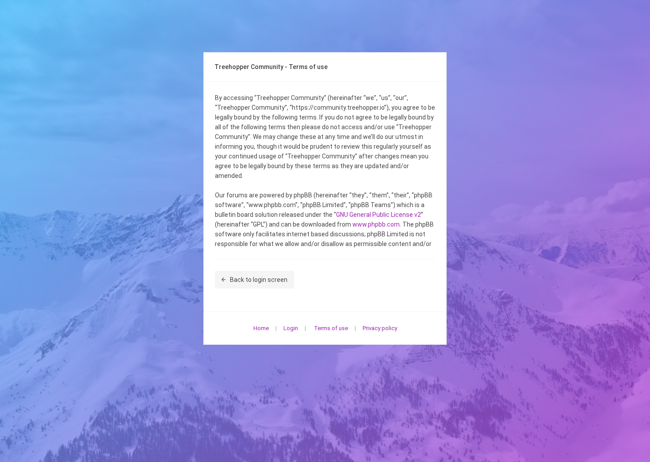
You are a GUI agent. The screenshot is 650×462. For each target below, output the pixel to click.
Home (261, 328)
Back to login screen (258, 279)
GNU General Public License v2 (378, 214)
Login (290, 328)
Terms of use (331, 328)
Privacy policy (380, 328)
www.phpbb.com (376, 224)
